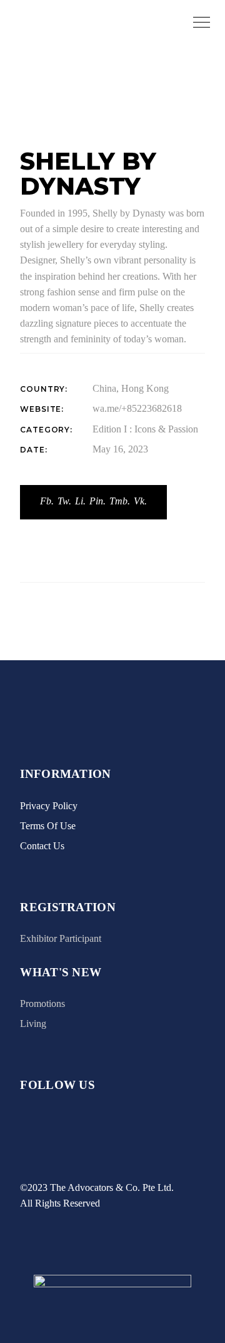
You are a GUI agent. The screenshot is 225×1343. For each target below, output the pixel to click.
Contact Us (42, 845)
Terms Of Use (48, 825)
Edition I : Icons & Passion (145, 429)
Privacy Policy (49, 805)
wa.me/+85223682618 (137, 408)
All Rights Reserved (60, 1203)
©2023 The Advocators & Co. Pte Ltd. (97, 1187)
